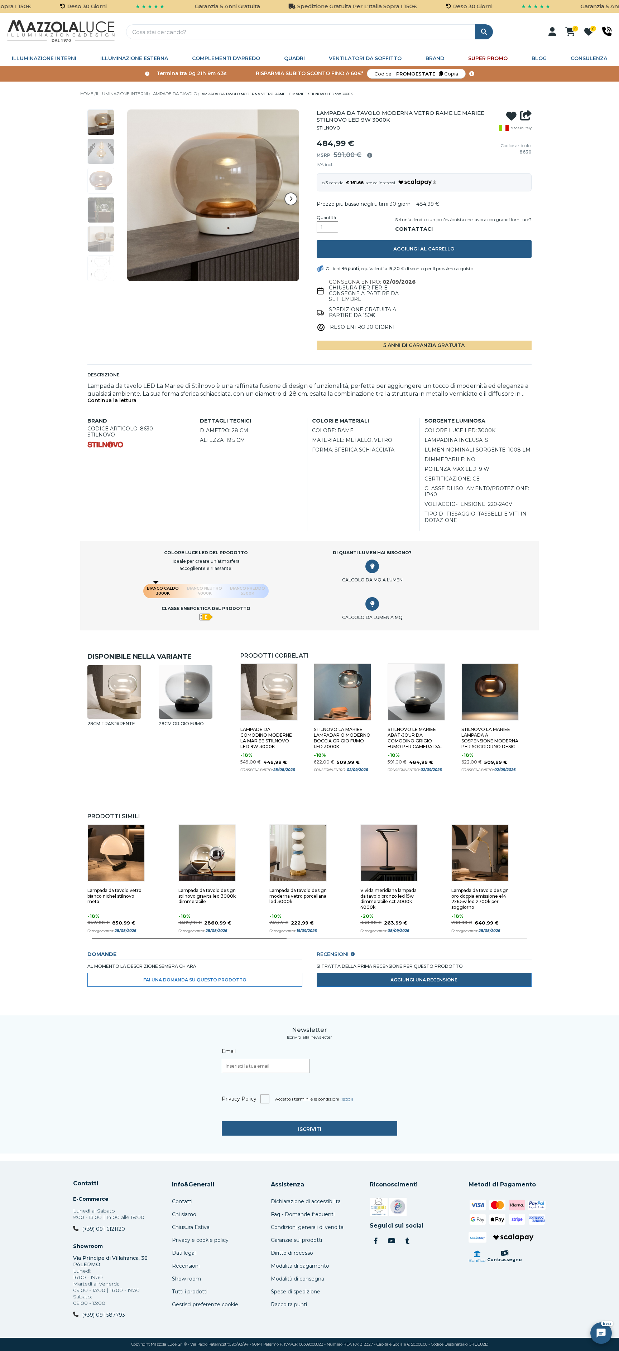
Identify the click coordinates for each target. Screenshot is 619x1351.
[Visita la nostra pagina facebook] (376, 1241)
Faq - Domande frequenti (303, 1214)
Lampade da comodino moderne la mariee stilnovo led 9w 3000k (266, 738)
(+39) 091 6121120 (103, 1229)
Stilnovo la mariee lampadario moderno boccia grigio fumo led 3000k (342, 738)
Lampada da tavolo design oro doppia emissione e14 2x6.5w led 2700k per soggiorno (480, 899)
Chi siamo (184, 1214)
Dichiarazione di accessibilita (306, 1201)
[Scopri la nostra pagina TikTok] (407, 1241)
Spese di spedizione (295, 1291)
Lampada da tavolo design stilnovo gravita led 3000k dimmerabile (207, 896)
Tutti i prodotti (189, 1291)
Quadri (294, 58)
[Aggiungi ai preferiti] (511, 116)
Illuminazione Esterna (134, 58)
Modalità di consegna (297, 1279)
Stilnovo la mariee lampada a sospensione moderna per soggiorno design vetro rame (490, 738)
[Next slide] (290, 198)
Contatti (85, 1183)
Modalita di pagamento (300, 1266)
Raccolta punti (289, 1304)
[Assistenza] (607, 31)
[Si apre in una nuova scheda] (379, 1208)
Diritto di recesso (292, 1253)
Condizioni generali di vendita (307, 1227)
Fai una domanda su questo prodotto (194, 979)
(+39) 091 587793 (103, 1315)
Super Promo (488, 58)
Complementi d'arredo (226, 58)
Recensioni (186, 1266)
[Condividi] (526, 116)
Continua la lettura (111, 401)
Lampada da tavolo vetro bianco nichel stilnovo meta (114, 896)
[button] (552, 32)
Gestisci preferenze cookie (205, 1304)
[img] (369, 155)
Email (229, 1051)
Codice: (416, 74)
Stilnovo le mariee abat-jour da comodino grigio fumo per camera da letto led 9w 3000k (414, 738)
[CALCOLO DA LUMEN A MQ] (372, 604)
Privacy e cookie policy (200, 1240)
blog (539, 58)
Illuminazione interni (44, 58)
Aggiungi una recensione (423, 979)
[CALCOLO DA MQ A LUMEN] (372, 566)
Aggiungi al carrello (424, 249)
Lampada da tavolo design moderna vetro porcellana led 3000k (298, 896)
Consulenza (589, 58)
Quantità (326, 217)
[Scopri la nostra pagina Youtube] (391, 1241)
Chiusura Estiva (191, 1227)
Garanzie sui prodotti (296, 1240)
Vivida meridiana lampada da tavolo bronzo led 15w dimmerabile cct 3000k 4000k (388, 899)
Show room (186, 1279)
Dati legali (184, 1253)
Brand (435, 58)
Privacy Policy (239, 1099)
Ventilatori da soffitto (365, 58)
